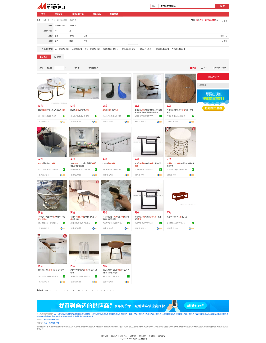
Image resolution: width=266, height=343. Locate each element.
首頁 (43, 14)
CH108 (109, 163)
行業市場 (114, 14)
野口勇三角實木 (79, 110)
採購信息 (58, 14)
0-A (46, 290)
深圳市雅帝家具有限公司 (112, 169)
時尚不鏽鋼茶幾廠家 (44, 316)
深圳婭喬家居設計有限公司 (48, 169)
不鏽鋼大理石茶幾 (144, 49)
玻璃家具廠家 (57, 316)
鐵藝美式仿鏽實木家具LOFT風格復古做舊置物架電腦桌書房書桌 (148, 111)
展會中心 (97, 14)
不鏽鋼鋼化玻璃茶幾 (161, 49)
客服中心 (123, 336)
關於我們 (104, 336)
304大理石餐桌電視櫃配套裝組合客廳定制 (83, 164)
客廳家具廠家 (88, 316)
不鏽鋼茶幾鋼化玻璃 (127, 49)
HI (68, 290)
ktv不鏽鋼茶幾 (76, 49)
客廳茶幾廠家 (67, 316)
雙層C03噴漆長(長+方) (177, 217)
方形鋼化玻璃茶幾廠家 (152, 314)
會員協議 (152, 336)
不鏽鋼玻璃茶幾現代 (110, 49)
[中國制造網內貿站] (51, 5)
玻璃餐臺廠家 (78, 316)
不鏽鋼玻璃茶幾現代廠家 (118, 314)
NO (83, 290)
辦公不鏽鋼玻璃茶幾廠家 (80, 314)
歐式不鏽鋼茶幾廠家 (220, 314)
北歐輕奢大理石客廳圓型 (51, 110)
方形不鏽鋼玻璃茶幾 (51, 319)
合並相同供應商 (221, 68)
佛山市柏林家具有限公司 (47, 116)
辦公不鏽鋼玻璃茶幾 (92, 49)
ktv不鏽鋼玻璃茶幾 (62, 49)
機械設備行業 (78, 14)
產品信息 (43, 57)
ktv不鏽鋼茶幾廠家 (168, 314)
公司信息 (57, 57)
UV (101, 290)
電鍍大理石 (46, 163)
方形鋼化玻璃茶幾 (178, 49)
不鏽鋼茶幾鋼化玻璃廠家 (99, 314)
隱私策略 (142, 336)
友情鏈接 (161, 336)
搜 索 (222, 6)
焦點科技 (136, 339)
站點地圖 (133, 336)
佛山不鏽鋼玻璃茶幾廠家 (204, 314)
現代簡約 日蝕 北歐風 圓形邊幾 (51, 270)
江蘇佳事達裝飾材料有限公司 (177, 116)
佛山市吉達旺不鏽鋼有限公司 (48, 223)
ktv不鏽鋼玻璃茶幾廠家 (62, 314)
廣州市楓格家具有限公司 (176, 223)
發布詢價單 (213, 76)
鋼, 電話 (110, 110)
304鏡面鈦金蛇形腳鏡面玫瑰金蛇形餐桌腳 (116, 218)
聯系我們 (114, 336)
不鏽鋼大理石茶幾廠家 (135, 314)
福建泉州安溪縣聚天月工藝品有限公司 (145, 116)
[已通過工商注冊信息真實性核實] (64, 116)
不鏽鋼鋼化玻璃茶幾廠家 (185, 314)
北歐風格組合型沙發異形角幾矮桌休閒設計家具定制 (116, 271)
